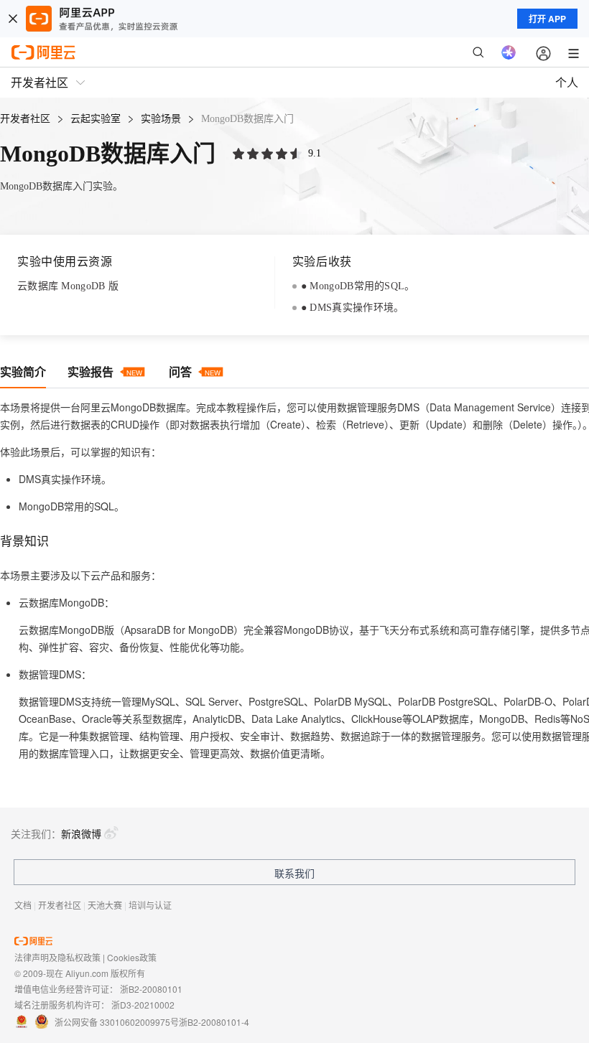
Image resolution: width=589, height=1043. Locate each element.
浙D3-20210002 (143, 1004)
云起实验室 (95, 118)
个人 (566, 82)
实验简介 (23, 371)
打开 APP (547, 18)
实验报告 (105, 371)
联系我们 (294, 873)
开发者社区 (25, 118)
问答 (195, 371)
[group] (269, 154)
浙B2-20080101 (151, 989)
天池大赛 (105, 905)
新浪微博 (81, 833)
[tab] (23, 372)
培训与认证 (150, 905)
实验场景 (161, 118)
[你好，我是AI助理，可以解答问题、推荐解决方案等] (508, 52)
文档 (23, 905)
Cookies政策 (132, 957)
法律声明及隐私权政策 (57, 957)
